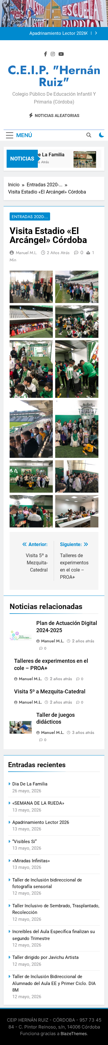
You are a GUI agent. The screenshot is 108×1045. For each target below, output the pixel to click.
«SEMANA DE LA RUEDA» (38, 803)
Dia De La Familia (43, 155)
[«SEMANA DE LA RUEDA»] (82, 162)
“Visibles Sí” (24, 841)
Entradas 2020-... (30, 217)
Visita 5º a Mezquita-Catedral (50, 692)
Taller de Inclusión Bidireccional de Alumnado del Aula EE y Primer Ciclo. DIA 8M (54, 983)
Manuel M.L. (26, 253)
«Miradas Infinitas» (31, 860)
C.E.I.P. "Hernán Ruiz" (54, 76)
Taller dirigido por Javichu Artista (45, 957)
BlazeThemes (74, 1033)
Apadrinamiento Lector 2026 (57, 33)
